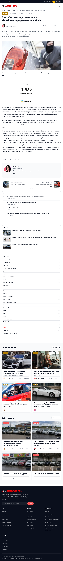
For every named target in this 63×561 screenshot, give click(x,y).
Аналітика (31, 265)
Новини (31, 290)
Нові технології (31, 299)
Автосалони (5, 538)
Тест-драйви (30, 522)
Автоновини (30, 511)
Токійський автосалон (31, 321)
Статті (28, 514)
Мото (31, 288)
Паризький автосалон (31, 305)
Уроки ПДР (31, 330)
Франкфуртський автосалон (31, 333)
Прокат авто (5, 546)
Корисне (17, 1)
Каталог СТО (5, 540)
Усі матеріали (56, 347)
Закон (31, 279)
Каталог (11, 1)
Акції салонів (31, 262)
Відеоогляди (30, 525)
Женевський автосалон (31, 276)
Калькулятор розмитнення (52, 519)
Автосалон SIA (31, 259)
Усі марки (4, 511)
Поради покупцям (31, 519)
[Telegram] (10, 159)
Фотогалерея (5, 519)
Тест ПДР (47, 511)
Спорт (31, 316)
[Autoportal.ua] (9, 6)
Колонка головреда (31, 282)
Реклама (31, 558)
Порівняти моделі (49, 528)
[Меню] (59, 6)
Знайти (30, 503)
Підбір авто (5, 514)
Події (31, 310)
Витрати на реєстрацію (51, 525)
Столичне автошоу (31, 319)
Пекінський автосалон (31, 307)
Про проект (5, 1)
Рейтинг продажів (6, 525)
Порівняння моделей (7, 516)
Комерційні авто (31, 285)
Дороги (31, 271)
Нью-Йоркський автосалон (31, 302)
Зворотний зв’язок (38, 558)
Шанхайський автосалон (31, 336)
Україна (5, 13)
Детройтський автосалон (31, 268)
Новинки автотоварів (31, 296)
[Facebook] (13, 159)
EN (59, 1)
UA (53, 1)
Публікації (29, 516)
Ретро (31, 313)
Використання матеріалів (22, 558)
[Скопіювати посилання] (18, 159)
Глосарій (47, 516)
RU (56, 1)
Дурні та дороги (31, 274)
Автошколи (5, 543)
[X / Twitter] (15, 159)
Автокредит (48, 522)
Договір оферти (11, 558)
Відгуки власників (6, 522)
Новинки (31, 293)
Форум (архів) (30, 528)
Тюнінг (31, 324)
